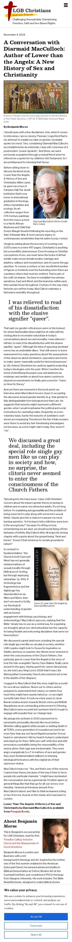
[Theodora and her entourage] (36, 112)
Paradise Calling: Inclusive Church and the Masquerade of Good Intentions (21, 843)
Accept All (36, 916)
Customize (36, 925)
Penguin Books (20, 811)
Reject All (36, 934)
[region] (36, 913)
